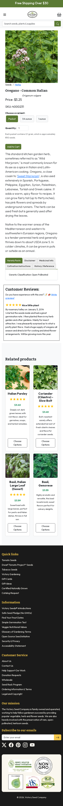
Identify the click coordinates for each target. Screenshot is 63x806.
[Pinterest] (18, 745)
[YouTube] (32, 745)
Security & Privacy (11, 641)
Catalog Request (10, 593)
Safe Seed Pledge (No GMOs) (17, 612)
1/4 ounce (27, 118)
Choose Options (17, 443)
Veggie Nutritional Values (14, 627)
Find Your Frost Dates (13, 617)
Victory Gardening (11, 574)
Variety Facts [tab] (14, 260)
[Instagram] (25, 745)
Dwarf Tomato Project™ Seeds (17, 564)
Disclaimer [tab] (29, 260)
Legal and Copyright (12, 693)
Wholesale (7, 679)
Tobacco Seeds (9, 569)
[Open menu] (5, 14)
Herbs (18, 84)
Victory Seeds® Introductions (16, 608)
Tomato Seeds (9, 560)
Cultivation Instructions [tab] (18, 266)
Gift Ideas (7, 583)
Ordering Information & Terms (17, 689)
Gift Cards (7, 578)
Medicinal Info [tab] (46, 260)
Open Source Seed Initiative (16, 636)
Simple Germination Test (14, 622)
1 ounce (42, 118)
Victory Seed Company (35, 797)
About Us (6, 661)
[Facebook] (11, 745)
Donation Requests (11, 675)
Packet (12, 118)
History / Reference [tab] (44, 266)
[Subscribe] (57, 737)
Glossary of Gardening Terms (16, 631)
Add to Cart (13, 146)
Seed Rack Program (12, 684)
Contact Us (7, 665)
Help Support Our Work (13, 670)
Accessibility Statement (14, 645)
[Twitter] (4, 745)
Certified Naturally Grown (15, 588)
